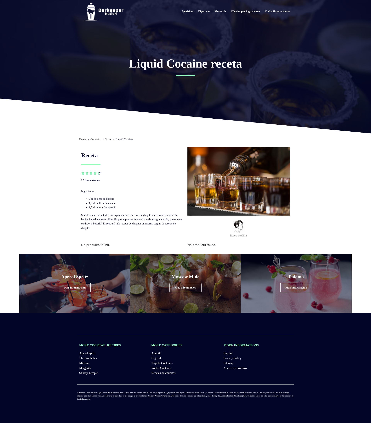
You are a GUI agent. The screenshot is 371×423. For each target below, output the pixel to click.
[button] (75, 287)
